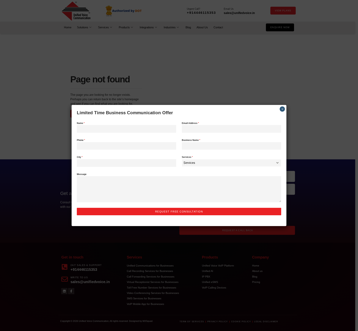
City (80, 157)
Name (81, 123)
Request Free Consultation (179, 211)
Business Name (191, 140)
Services (187, 157)
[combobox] (231, 163)
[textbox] (228, 162)
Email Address (190, 123)
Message (82, 174)
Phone (81, 140)
